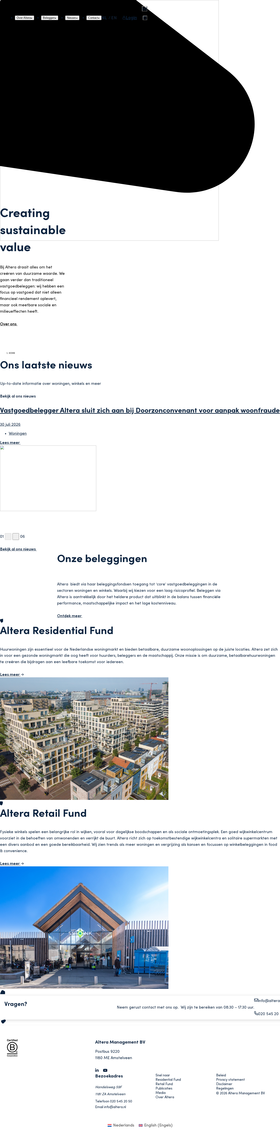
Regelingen (225, 1088)
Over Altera (23, 17)
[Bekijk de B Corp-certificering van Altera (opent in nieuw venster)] (24, 1055)
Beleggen (49, 17)
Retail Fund (164, 1084)
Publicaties (164, 1088)
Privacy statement (230, 1080)
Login (131, 17)
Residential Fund (168, 1080)
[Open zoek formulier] (145, 18)
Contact (94, 17)
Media (161, 1093)
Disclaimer (224, 1084)
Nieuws (73, 17)
